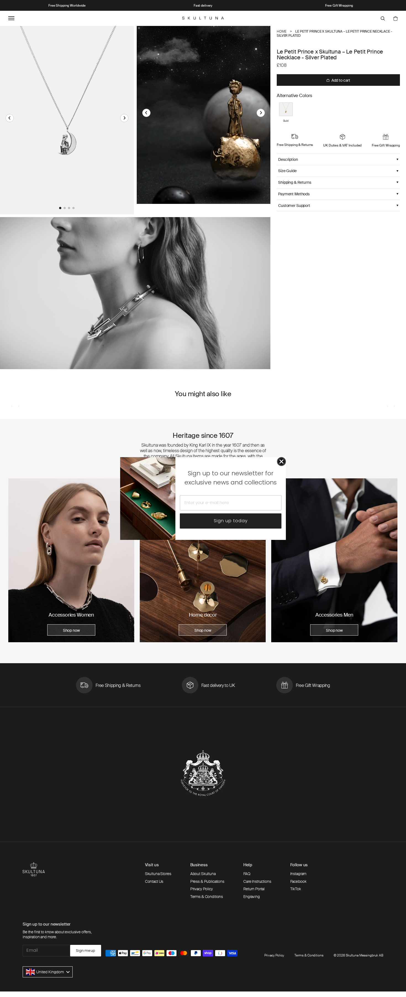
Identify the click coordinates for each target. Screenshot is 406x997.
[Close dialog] (281, 461)
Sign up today (231, 521)
